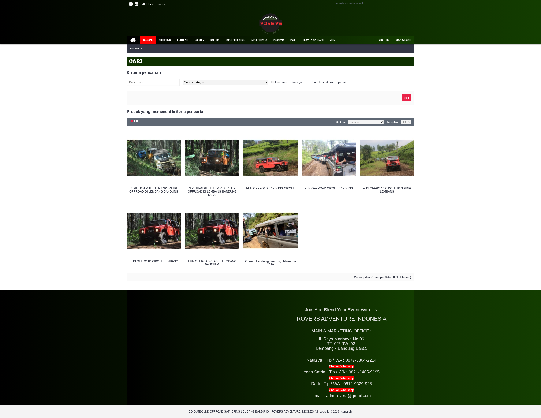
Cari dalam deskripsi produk (329, 82)
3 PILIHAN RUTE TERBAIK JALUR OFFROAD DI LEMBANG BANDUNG (153, 190)
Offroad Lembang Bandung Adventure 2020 (270, 263)
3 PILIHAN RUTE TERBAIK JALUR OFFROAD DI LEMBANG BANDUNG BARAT (212, 192)
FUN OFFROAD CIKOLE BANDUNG (329, 188)
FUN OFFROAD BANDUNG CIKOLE (270, 188)
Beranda (135, 48)
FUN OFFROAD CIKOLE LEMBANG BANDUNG (212, 263)
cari (146, 48)
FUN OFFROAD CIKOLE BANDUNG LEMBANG (387, 190)
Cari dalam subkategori (289, 82)
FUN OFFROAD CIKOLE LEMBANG (154, 261)
